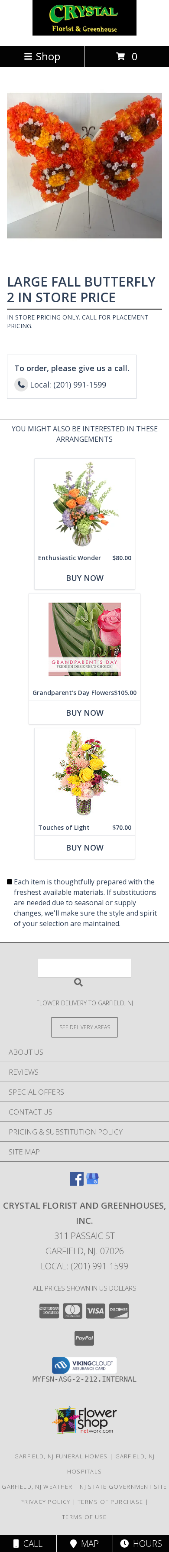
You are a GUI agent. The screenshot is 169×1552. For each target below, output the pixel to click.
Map (88, 1543)
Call (30, 1543)
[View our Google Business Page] (92, 1183)
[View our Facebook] (77, 1183)
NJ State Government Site (123, 1486)
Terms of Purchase (110, 1502)
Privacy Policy (45, 1502)
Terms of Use (84, 1517)
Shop (48, 56)
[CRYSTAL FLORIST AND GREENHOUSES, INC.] (84, 33)
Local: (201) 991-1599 (84, 1266)
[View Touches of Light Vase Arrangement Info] (85, 774)
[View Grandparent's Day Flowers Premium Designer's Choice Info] (84, 639)
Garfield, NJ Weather (37, 1486)
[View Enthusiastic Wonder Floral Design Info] (85, 504)
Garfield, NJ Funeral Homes (61, 1456)
